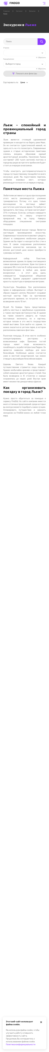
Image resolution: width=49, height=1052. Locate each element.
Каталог (19, 11)
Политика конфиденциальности (20, 1044)
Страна (6, 48)
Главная (6, 11)
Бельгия (32, 11)
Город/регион (8, 59)
